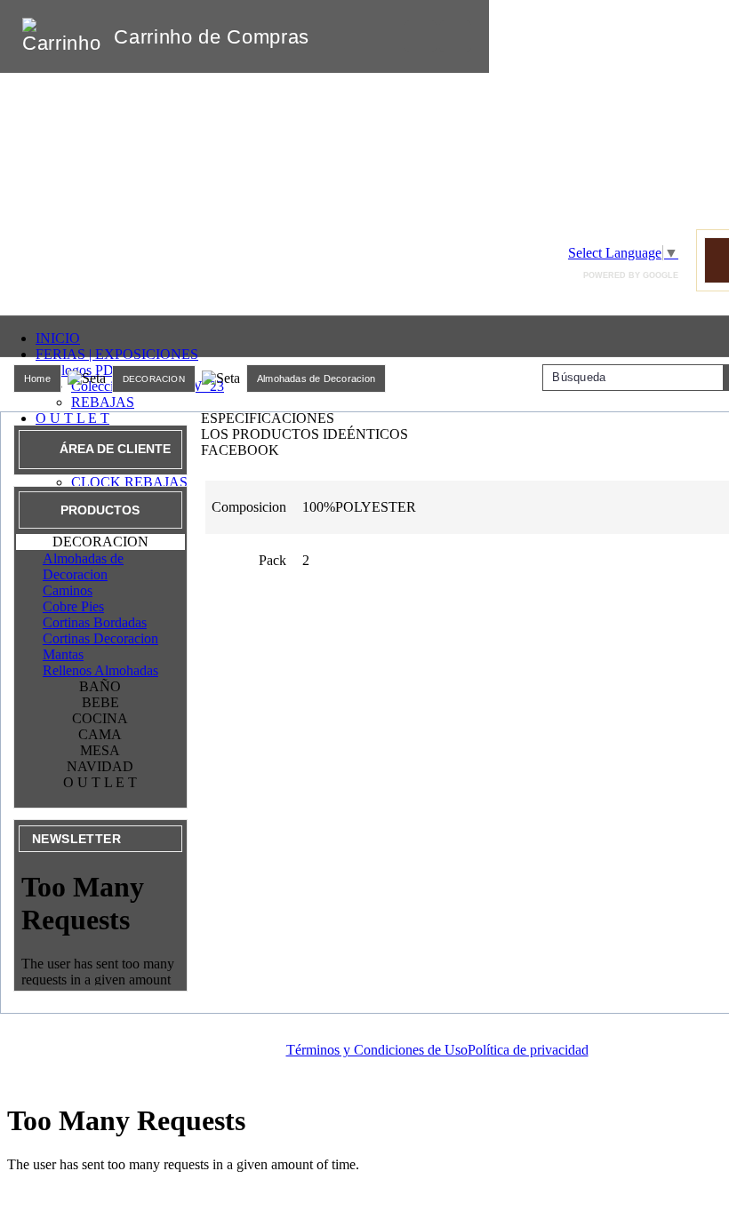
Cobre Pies (73, 606)
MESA (100, 750)
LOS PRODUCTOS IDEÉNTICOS (304, 434)
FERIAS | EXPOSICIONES (117, 354)
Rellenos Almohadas (100, 670)
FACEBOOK (240, 450)
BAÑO (100, 686)
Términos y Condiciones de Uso (377, 1049)
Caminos (67, 590)
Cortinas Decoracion (100, 638)
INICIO (58, 338)
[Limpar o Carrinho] (421, 36)
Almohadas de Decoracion (316, 378)
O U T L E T (72, 418)
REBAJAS (102, 402)
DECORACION (154, 379)
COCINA (100, 718)
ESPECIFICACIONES (267, 418)
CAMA (100, 734)
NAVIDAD (100, 766)
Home (37, 378)
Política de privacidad (528, 1049)
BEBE (100, 702)
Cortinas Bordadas (95, 622)
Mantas (63, 654)
